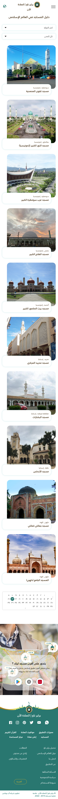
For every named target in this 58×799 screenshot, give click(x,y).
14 (44, 599)
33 (23, 603)
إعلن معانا (31, 737)
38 (51, 606)
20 (23, 599)
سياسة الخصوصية (48, 777)
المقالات (23, 748)
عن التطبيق (51, 764)
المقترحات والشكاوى (18, 759)
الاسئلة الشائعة (49, 772)
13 (48, 599)
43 (34, 606)
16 (37, 599)
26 (48, 603)
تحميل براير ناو (50, 748)
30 (33, 603)
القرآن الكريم (10, 732)
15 (41, 599)
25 (52, 603)
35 (16, 603)
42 (37, 606)
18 (30, 599)
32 (27, 603)
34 (20, 603)
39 (48, 606)
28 (41, 603)
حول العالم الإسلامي (46, 753)
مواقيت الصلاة (27, 732)
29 (37, 603)
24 (9, 599)
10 (12, 595)
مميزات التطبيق (46, 732)
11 (8, 595)
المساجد (45, 737)
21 (19, 599)
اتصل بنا (52, 759)
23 (12, 599)
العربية (19, 781)
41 (41, 606)
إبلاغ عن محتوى (20, 753)
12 (51, 599)
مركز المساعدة (16, 737)
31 (30, 603)
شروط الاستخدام (48, 783)
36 (12, 603)
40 (44, 606)
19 (26, 599)
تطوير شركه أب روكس (10, 793)
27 (44, 603)
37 (9, 603)
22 (16, 599)
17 (33, 599)
